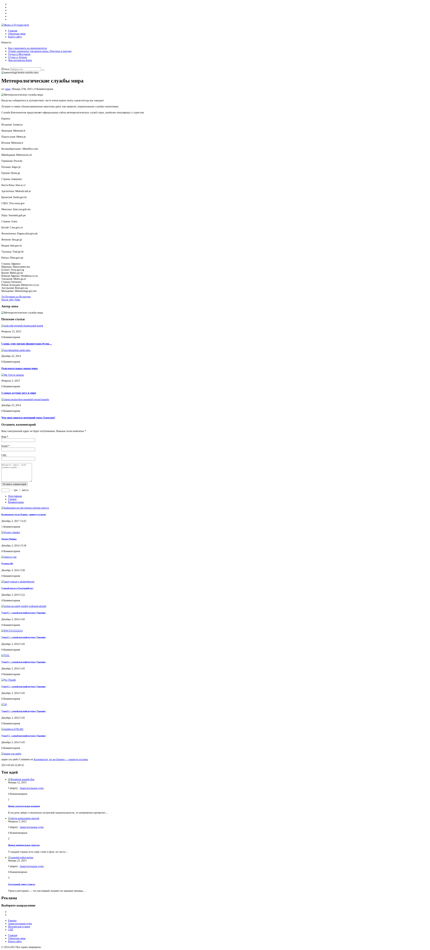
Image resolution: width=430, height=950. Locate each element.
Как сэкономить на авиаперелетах (27, 48)
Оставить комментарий (14, 484)
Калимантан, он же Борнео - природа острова (23, 514)
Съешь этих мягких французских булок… (26, 343)
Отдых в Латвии (17, 57)
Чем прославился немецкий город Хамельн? (28, 417)
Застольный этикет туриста (21, 884)
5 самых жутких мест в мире (18, 392)
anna (7, 89)
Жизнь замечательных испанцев (24, 806)
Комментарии (16, 502)
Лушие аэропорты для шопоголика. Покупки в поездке (40, 51)
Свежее (12, 499)
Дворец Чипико (9, 539)
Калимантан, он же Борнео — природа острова (61, 759)
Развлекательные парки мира (19, 368)
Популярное (15, 496)
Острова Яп (7, 563)
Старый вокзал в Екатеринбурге (17, 588)
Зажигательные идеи (32, 788)
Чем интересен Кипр (20, 60)
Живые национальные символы (24, 845)
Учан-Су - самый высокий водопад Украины (23, 612)
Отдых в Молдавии (19, 54)
